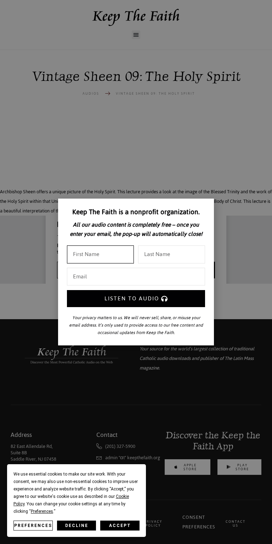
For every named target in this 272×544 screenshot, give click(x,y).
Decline (76, 525)
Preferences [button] (42, 511)
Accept (120, 525)
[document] (136, 272)
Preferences (33, 525)
